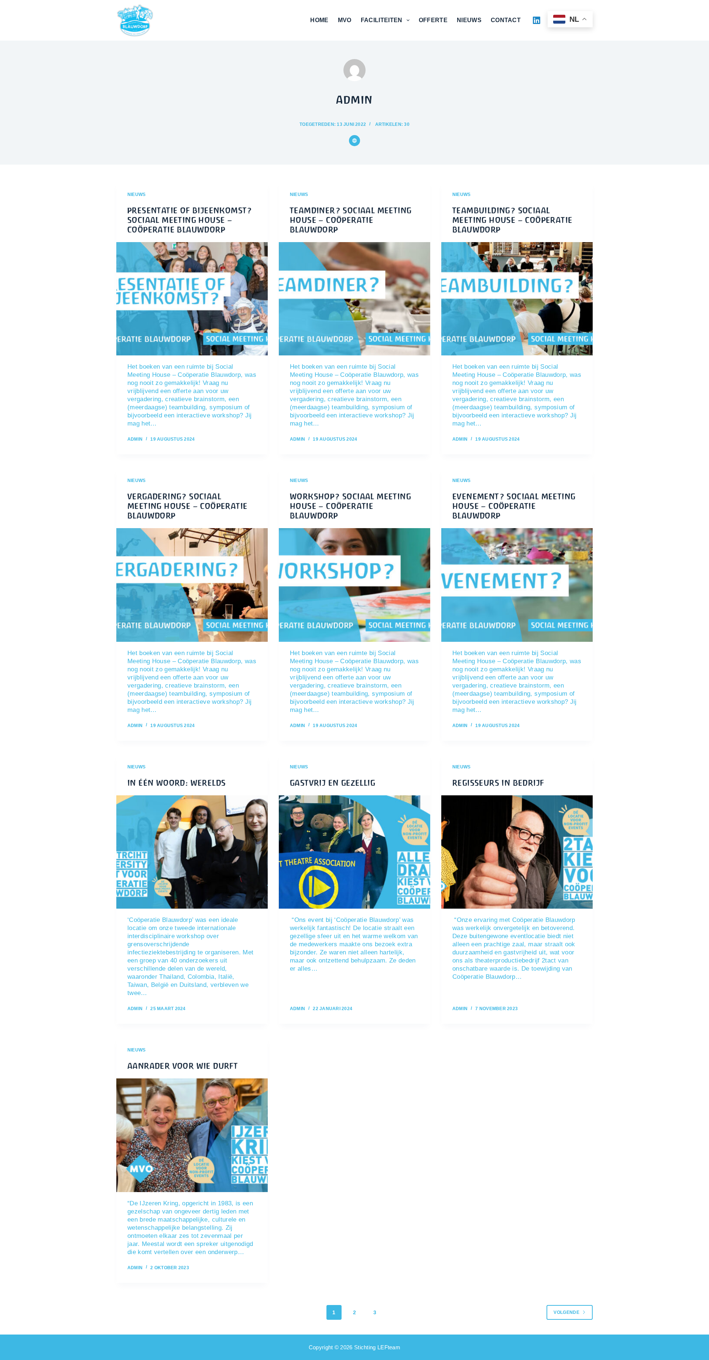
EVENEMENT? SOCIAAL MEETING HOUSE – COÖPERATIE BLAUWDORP (513, 506)
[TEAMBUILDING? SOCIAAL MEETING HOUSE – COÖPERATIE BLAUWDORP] (517, 299)
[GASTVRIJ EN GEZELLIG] (354, 852)
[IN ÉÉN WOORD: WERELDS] (192, 852)
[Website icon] (354, 140)
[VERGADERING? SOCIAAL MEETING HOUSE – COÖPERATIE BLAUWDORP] (192, 585)
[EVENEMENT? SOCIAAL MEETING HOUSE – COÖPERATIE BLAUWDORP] (517, 585)
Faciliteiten (382, 20)
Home (319, 20)
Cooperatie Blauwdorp (201, 20)
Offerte (433, 20)
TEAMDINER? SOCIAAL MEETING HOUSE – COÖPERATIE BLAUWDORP (350, 220)
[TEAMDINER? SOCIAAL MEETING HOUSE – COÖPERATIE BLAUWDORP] (354, 299)
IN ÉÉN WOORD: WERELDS (176, 783)
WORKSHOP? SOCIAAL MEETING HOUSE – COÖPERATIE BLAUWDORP (350, 506)
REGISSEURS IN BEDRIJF (498, 783)
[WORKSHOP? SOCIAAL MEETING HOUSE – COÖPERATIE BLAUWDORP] (354, 585)
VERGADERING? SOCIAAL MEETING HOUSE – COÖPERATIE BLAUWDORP (187, 506)
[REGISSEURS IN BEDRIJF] (517, 852)
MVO (345, 20)
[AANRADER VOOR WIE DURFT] (192, 1135)
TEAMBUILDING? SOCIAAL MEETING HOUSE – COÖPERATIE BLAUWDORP (512, 220)
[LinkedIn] (536, 20)
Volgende (566, 1312)
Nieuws (469, 20)
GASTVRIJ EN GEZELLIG (332, 783)
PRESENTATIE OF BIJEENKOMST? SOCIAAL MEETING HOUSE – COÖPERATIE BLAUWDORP (189, 220)
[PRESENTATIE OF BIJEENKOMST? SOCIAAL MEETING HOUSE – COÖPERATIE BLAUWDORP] (192, 299)
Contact (506, 20)
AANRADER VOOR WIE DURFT (182, 1066)
